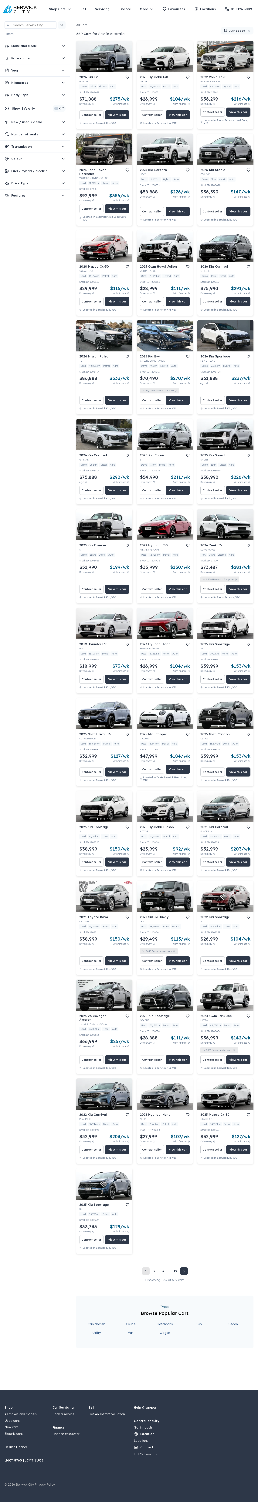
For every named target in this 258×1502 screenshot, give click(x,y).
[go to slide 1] (97, 69)
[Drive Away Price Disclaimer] (93, 103)
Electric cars (14, 1434)
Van (131, 1333)
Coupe (131, 1324)
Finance (125, 9)
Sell (83, 9)
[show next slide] (127, 60)
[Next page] (184, 1271)
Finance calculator (66, 1434)
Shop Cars (57, 9)
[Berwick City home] (20, 9)
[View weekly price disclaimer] (128, 103)
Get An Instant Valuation (107, 1414)
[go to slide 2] (101, 69)
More (144, 9)
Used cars (12, 1421)
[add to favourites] (127, 77)
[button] (62, 25)
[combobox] (30, 25)
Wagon (165, 1333)
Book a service (64, 1414)
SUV (199, 1324)
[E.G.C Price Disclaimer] (207, 383)
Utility (96, 1333)
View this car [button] (117, 115)
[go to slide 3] (104, 69)
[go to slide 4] (108, 69)
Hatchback (165, 1324)
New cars (12, 1427)
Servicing (102, 9)
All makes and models (21, 1414)
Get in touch (143, 1427)
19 (175, 1271)
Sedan (233, 1324)
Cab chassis (96, 1324)
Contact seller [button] (91, 115)
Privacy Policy (45, 1484)
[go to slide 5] (111, 69)
